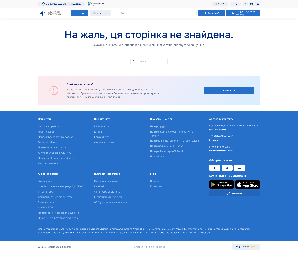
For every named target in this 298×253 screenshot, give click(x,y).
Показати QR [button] (236, 193)
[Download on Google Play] (221, 184)
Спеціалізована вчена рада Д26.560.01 (61, 186)
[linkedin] (239, 168)
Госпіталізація (46, 131)
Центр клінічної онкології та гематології (174, 140)
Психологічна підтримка (53, 147)
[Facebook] (245, 4)
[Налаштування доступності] (235, 4)
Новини (155, 181)
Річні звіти (100, 186)
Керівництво (102, 136)
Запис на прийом (48, 126)
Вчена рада (45, 181)
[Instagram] (251, 4)
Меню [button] (81, 13)
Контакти (156, 186)
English (221, 4)
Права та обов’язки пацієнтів (56, 158)
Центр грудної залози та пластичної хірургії (172, 133)
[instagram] (227, 168)
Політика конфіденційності (149, 246)
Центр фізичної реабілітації (166, 151)
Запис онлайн (214, 13)
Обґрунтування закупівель (110, 202)
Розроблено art (246, 247)
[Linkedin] (257, 4)
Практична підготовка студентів (58, 218)
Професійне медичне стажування (58, 212)
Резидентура (46, 202)
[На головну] (53, 13)
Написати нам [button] (229, 90)
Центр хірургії (158, 126)
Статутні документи (106, 181)
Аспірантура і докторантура (55, 196)
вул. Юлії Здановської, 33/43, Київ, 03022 (63, 4)
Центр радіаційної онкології (167, 145)
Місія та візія (101, 126)
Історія (98, 131)
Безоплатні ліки (100, 13)
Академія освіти (104, 142)
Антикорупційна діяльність (54, 152)
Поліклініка (157, 156)
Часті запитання (48, 163)
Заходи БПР (45, 207)
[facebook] (214, 168)
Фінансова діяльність (107, 191)
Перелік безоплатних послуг (55, 136)
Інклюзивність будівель (108, 196)
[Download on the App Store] (247, 184)
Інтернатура (45, 191)
